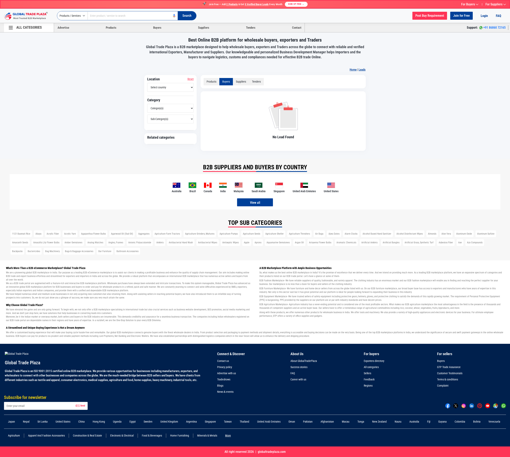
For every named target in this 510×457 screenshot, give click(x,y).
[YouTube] (487, 405)
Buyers (157, 27)
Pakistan (308, 421)
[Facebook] (447, 405)
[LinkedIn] (471, 405)
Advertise (63, 27)
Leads (362, 69)
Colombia (460, 421)
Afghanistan (327, 421)
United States (63, 421)
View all (255, 203)
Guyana (442, 421)
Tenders (250, 27)
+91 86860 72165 (494, 27)
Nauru (398, 421)
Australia (414, 421)
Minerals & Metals (207, 435)
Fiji (428, 421)
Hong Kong (99, 421)
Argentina (191, 421)
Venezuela (494, 421)
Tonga (360, 421)
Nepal (26, 421)
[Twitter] (455, 405)
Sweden (148, 421)
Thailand (244, 421)
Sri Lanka (42, 421)
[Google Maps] (495, 405)
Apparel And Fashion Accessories (46, 435)
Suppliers (203, 27)
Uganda (117, 421)
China (81, 421)
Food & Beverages (152, 435)
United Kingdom (169, 421)
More (228, 435)
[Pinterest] (479, 405)
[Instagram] (463, 405)
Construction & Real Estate (87, 435)
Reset (190, 79)
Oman (291, 421)
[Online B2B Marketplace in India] (29, 16)
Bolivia (477, 421)
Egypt (132, 421)
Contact (296, 27)
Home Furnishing (179, 435)
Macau (345, 421)
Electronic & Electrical (122, 435)
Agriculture (14, 435)
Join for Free (461, 16)
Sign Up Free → (296, 4)
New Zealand (379, 421)
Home (353, 69)
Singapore (210, 421)
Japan (11, 421)
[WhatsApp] (503, 405)
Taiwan (228, 421)
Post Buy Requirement (429, 16)
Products (111, 27)
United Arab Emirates (268, 421)
